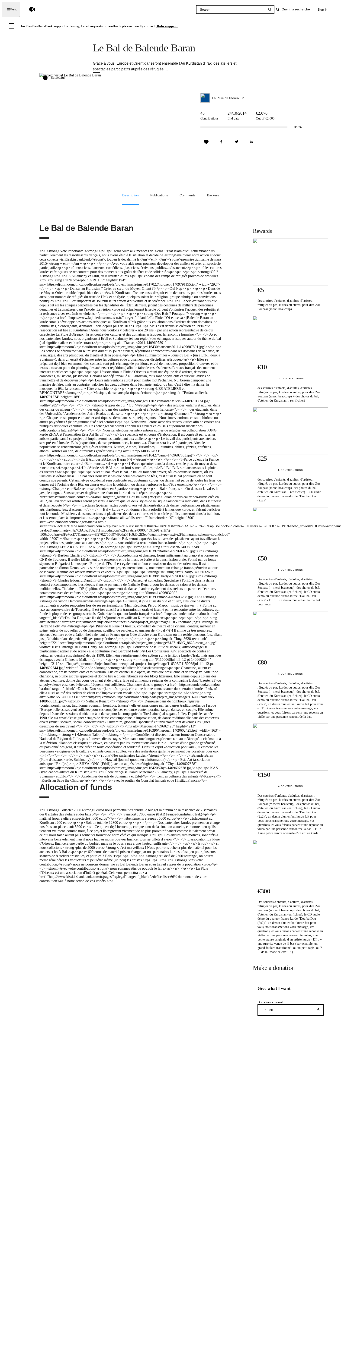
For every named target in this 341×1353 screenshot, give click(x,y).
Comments (188, 195)
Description (130, 195)
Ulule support (167, 26)
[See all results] (269, 9)
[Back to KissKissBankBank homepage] (29, 9)
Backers (213, 195)
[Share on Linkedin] (251, 142)
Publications (159, 195)
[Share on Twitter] (236, 142)
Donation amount (270, 1002)
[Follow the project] (206, 142)
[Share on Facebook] (221, 142)
